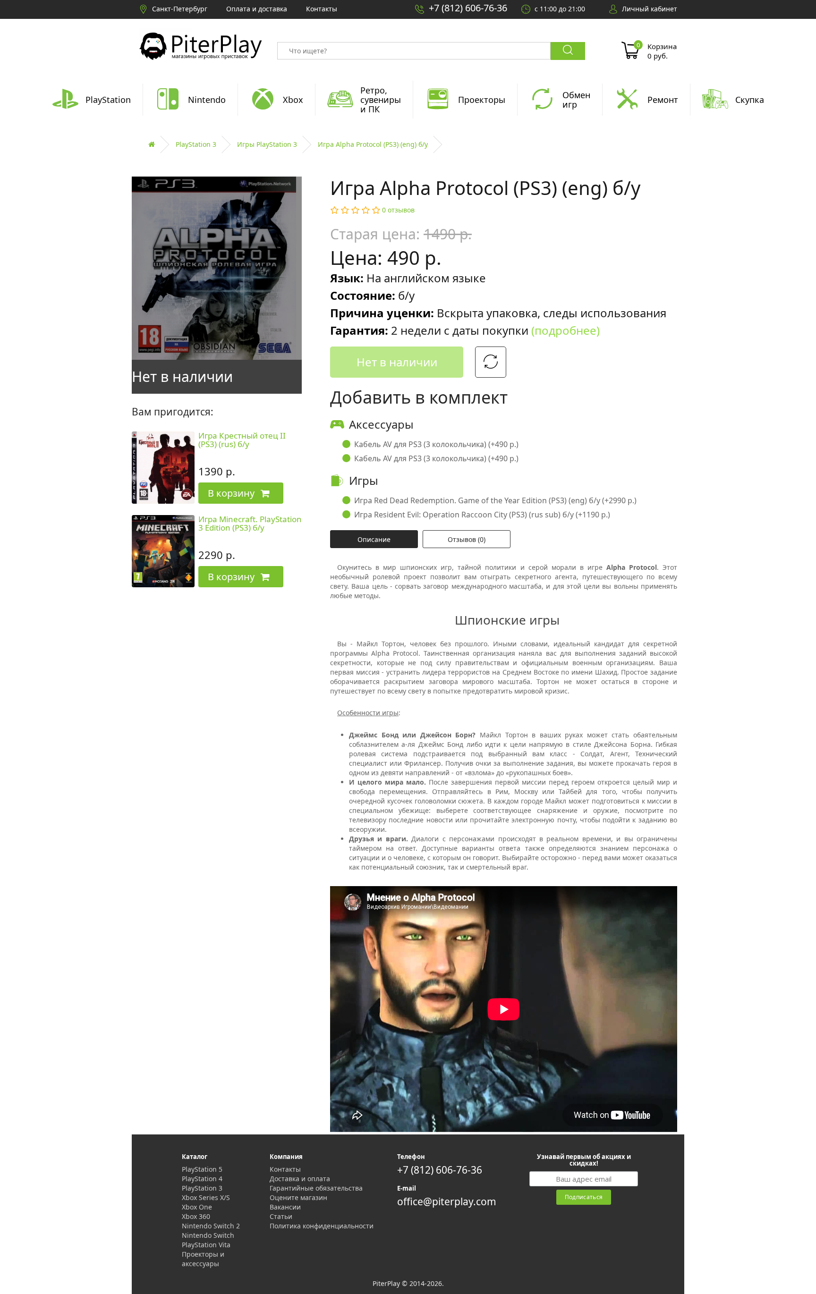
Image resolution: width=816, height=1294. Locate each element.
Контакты (285, 1169)
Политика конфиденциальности (322, 1225)
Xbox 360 (196, 1216)
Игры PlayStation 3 (267, 144)
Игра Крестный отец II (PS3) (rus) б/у (242, 439)
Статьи (281, 1216)
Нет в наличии (397, 362)
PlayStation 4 (202, 1178)
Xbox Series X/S (206, 1197)
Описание (374, 539)
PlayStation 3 (196, 144)
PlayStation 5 (202, 1169)
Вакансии (285, 1206)
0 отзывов (398, 209)
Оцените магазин (298, 1197)
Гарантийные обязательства (316, 1188)
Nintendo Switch (208, 1235)
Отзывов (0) (466, 539)
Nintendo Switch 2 (211, 1225)
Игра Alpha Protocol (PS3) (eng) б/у (373, 144)
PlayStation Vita (206, 1244)
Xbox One (197, 1206)
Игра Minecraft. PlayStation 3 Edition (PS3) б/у (250, 523)
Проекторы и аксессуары (203, 1259)
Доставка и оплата (300, 1178)
